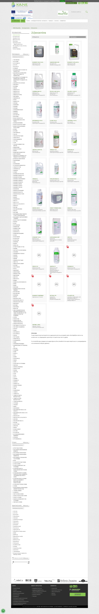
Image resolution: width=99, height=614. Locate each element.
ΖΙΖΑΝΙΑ (15, 486)
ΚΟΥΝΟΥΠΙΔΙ (16, 240)
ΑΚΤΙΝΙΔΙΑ (15, 86)
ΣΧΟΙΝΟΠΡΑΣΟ (16, 390)
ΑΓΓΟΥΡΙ (15, 64)
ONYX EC (69, 237)
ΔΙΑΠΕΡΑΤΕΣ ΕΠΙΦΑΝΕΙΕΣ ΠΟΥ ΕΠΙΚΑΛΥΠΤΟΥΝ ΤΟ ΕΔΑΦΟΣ (19, 156)
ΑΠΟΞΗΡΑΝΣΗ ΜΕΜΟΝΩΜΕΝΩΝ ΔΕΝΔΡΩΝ (20, 450)
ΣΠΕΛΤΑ (15, 387)
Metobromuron (16, 539)
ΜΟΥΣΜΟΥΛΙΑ (16, 291)
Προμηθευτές (16, 596)
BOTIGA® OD (53, 295)
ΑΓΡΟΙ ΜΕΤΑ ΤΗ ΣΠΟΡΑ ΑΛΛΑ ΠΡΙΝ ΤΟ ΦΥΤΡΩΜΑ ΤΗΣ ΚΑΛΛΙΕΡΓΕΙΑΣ (19, 74)
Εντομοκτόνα (16, 36)
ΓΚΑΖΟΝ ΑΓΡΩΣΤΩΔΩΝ (18, 135)
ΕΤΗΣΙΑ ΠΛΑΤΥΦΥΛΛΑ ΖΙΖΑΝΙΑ (20, 484)
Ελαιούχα (15, 41)
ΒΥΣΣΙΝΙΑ (15, 130)
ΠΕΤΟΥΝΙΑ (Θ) (16, 333)
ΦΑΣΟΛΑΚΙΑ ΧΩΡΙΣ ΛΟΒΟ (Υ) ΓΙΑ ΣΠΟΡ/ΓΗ (20, 413)
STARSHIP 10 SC (36, 237)
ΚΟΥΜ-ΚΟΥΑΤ (16, 238)
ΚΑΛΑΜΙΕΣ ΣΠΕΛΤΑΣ (17, 187)
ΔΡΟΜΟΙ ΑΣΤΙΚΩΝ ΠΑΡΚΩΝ (19, 158)
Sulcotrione (15, 549)
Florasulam (15, 524)
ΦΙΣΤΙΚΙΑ (15, 422)
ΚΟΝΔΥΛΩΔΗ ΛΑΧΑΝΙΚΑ (18, 233)
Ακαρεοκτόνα (16, 38)
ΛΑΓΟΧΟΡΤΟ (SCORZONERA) (19, 250)
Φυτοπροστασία (25, 28)
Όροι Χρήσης (24, 606)
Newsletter (54, 594)
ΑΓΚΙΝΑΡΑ (15, 68)
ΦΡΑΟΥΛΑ (15, 425)
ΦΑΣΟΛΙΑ (15, 419)
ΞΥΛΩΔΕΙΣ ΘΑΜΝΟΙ (17, 490)
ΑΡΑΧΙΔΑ (15, 103)
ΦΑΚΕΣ (14, 406)
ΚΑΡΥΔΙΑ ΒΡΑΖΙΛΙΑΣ (17, 209)
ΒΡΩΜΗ (15, 129)
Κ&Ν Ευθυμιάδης (17, 28)
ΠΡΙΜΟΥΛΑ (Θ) (16, 338)
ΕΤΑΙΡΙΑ (28, 20)
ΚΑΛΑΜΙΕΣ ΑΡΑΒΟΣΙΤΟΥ (18, 175)
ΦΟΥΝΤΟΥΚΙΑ (16, 424)
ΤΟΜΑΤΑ (15, 392)
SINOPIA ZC (53, 266)
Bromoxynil (15, 514)
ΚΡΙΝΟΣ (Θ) (15, 245)
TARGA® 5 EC (53, 149)
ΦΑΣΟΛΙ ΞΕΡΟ (16, 415)
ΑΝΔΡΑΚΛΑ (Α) (16, 98)
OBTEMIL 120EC (36, 324)
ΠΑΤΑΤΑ (15, 328)
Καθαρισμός (25, 54)
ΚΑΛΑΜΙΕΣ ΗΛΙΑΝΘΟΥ (18, 180)
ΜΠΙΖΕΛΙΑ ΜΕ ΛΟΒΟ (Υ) (18, 300)
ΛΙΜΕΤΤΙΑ (15, 261)
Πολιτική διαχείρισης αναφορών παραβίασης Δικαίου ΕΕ (19, 604)
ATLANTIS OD (70, 295)
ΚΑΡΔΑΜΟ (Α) (16, 198)
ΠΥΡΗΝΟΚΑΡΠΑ (16, 340)
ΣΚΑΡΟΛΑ (15, 365)
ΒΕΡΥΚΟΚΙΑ (15, 116)
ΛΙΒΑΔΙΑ (15, 258)
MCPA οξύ (15, 534)
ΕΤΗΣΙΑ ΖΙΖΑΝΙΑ (16, 463)
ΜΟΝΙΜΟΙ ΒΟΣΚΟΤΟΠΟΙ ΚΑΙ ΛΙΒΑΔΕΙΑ (19, 289)
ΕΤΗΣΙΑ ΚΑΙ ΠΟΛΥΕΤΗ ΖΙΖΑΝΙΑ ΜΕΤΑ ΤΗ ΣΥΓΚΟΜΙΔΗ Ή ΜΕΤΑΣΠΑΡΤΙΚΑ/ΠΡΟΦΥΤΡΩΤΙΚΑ (19, 480)
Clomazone (15, 521)
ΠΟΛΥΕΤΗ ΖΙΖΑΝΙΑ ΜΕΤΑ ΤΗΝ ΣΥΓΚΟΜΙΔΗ (19, 500)
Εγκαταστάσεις (16, 594)
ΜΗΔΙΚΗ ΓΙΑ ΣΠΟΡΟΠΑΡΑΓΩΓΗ (19, 282)
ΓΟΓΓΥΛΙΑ (15, 141)
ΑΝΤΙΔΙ (14, 99)
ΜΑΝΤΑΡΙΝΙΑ (16, 275)
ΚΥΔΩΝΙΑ (15, 248)
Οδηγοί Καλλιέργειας (56, 591)
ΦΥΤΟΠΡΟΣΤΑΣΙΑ (16, 20)
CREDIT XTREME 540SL (55, 208)
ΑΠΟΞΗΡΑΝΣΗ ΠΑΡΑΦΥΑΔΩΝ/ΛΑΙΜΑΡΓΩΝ (19, 455)
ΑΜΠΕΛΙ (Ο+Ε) (16, 91)
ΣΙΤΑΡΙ (14, 361)
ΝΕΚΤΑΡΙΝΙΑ (16, 306)
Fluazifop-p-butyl (17, 526)
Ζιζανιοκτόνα (34, 28)
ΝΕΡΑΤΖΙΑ (15, 308)
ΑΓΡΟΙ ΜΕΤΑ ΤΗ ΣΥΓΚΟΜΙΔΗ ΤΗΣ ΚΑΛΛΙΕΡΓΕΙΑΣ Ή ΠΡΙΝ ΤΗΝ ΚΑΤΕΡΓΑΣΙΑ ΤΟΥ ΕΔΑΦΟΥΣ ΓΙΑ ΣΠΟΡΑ (20, 79)
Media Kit (53, 593)
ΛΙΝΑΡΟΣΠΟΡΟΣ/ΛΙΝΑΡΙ (18, 263)
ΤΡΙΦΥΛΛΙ (15, 404)
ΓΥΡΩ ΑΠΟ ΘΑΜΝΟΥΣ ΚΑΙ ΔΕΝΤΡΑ (18, 145)
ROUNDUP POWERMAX (37, 295)
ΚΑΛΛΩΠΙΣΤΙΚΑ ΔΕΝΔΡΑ (18, 190)
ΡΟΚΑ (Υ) (15, 353)
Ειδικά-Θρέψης (17, 49)
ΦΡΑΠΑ (15, 427)
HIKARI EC (69, 208)
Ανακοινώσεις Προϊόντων (57, 589)
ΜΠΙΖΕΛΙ (15, 296)
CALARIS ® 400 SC (72, 91)
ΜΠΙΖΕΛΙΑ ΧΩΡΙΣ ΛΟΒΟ (18, 301)
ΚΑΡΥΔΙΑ (15, 207)
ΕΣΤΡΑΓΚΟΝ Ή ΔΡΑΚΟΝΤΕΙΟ (19, 165)
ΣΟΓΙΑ (14, 373)
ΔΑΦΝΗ (15, 150)
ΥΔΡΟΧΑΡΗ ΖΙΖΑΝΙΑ (17, 502)
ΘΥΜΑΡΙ (15, 172)
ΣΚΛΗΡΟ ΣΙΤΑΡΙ (16, 368)
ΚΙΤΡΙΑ (14, 223)
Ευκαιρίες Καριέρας (36, 594)
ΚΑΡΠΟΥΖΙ (15, 205)
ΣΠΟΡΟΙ (23, 20)
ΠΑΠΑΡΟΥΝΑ (16, 318)
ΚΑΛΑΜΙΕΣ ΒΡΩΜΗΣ (17, 177)
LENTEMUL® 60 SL (72, 120)
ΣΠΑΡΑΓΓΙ (15, 381)
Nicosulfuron (16, 541)
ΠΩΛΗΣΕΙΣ (51, 20)
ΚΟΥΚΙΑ (15, 235)
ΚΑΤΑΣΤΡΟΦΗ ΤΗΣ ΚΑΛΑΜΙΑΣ (20, 220)
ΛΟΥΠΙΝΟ (15, 265)
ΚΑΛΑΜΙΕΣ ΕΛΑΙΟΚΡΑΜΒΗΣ (19, 178)
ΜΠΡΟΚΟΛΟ (16, 303)
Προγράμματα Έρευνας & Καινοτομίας (21, 601)
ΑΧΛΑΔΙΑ (15, 106)
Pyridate (15, 546)
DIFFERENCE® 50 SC (37, 120)
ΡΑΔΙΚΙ (14, 342)
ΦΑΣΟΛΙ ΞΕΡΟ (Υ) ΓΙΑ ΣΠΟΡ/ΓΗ (20, 417)
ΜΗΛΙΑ (14, 283)
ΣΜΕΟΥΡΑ (15, 371)
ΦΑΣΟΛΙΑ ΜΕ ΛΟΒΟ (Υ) (18, 420)
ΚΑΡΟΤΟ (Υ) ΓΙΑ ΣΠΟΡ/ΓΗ (18, 204)
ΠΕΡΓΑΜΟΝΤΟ (16, 332)
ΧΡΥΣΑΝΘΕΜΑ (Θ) (17, 438)
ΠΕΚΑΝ (14, 330)
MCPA (14, 533)
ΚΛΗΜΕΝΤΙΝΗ (16, 226)
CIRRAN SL (35, 179)
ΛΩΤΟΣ (14, 268)
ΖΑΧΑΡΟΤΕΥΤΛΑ (17, 167)
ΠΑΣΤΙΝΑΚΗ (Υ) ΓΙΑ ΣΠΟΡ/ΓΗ (19, 325)
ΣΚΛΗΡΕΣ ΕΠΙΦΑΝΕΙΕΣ (18, 366)
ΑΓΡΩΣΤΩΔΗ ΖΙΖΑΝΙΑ (18, 448)
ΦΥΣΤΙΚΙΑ (15, 430)
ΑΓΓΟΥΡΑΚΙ (15, 61)
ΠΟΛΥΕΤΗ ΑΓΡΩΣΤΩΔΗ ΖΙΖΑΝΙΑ (20, 495)
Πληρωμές (34, 596)
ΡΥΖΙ (14, 355)
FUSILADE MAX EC (54, 179)
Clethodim (15, 517)
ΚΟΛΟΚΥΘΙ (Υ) (16, 231)
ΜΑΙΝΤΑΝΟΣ (16, 270)
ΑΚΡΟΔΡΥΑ (15, 84)
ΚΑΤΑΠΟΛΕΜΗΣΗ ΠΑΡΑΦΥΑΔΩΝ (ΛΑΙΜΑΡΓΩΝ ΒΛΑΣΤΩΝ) (20, 488)
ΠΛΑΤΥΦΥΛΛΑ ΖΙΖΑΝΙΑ (18, 494)
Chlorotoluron (16, 516)
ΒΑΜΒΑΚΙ (15, 111)
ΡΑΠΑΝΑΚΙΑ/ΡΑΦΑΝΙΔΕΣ (18, 343)
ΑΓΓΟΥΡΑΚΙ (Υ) (16, 63)
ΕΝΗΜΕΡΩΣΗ (63, 20)
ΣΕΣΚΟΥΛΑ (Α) (16, 358)
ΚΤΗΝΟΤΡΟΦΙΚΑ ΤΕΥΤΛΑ (18, 246)
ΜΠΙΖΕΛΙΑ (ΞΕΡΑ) (17, 298)
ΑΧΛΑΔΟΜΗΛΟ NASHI (18, 109)
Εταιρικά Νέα (54, 588)
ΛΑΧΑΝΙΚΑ (15, 251)
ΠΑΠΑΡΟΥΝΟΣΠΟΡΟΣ (18, 323)
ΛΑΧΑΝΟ (15, 255)
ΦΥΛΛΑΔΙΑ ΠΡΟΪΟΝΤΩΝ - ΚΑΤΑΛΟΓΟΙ (39, 20)
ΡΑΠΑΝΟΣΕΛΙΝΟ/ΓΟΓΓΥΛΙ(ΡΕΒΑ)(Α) (20, 346)
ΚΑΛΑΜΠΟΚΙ (16, 188)
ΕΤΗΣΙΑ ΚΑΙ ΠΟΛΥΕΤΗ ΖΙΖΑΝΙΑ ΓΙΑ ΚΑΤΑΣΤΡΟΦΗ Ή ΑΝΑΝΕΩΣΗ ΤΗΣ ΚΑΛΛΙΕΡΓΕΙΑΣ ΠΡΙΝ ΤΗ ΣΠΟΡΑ (20, 474)
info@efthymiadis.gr (75, 589)
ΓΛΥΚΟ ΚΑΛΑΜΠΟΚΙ (17, 139)
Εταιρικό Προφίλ (16, 588)
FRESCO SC (35, 266)
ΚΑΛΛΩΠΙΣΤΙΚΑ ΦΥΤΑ (18, 192)
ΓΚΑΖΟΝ (15, 134)
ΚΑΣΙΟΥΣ (15, 210)
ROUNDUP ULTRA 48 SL (73, 62)
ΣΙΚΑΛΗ (15, 360)
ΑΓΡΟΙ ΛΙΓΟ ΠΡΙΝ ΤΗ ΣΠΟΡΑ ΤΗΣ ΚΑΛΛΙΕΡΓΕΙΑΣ (20, 70)
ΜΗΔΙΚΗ (15, 280)
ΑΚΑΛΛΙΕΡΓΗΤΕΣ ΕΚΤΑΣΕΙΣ (19, 83)
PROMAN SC (70, 266)
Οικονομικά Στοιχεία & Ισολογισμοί (20, 598)
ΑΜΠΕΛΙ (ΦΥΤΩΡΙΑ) (17, 94)
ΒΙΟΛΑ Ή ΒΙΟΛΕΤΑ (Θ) (18, 118)
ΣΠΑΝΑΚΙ (15, 378)
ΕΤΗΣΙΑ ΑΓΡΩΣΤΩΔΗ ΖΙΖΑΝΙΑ (19, 462)
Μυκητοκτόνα (16, 39)
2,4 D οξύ (15, 511)
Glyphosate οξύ (16, 529)
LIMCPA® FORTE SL (37, 149)
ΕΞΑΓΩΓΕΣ (56, 20)
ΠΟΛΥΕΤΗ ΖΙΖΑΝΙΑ (17, 497)
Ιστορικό (15, 589)
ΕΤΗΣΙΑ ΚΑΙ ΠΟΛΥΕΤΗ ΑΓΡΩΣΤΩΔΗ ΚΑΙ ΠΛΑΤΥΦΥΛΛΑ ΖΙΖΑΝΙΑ (20, 470)
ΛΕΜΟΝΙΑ (15, 256)
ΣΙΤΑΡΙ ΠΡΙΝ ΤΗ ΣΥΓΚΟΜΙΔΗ (19, 363)
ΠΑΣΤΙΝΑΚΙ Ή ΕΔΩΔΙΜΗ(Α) (19, 327)
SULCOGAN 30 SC (71, 179)
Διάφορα (15, 47)
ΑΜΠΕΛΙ (15, 88)
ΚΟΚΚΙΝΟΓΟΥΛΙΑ (16, 228)
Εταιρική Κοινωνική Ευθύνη (18, 599)
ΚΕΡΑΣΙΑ (15, 221)
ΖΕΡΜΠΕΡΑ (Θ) (16, 168)
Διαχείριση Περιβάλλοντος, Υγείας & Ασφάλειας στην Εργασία (39, 590)
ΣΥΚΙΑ (14, 388)
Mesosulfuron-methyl (18, 536)
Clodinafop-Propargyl (18, 519)
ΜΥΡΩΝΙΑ (15, 305)
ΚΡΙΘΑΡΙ (15, 243)
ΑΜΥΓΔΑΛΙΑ (16, 96)
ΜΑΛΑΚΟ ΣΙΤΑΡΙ (16, 273)
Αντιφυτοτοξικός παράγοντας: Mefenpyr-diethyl (20, 554)
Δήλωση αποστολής (17, 591)
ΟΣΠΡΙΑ (15, 317)
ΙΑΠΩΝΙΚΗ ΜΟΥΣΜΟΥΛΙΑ (18, 173)
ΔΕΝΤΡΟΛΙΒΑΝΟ (16, 154)
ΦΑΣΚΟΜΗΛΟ (16, 408)
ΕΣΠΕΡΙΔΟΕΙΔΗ (16, 163)
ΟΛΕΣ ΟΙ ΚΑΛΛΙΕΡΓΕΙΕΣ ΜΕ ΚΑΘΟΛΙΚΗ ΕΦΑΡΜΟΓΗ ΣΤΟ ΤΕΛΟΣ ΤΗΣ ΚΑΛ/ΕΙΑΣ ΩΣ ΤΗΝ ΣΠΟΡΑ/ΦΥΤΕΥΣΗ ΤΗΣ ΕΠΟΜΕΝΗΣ (19, 313)
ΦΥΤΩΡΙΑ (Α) (16, 432)
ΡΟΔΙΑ (14, 351)
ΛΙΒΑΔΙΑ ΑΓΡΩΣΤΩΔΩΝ (18, 260)
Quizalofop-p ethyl (17, 548)
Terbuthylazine (16, 551)
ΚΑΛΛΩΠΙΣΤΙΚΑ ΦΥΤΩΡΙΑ (18, 193)
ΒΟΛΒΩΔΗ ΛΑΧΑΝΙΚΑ (18, 122)
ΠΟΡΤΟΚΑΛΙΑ (16, 337)
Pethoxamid (16, 543)
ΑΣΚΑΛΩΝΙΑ (16, 104)
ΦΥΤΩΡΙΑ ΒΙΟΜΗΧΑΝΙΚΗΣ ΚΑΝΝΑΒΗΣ (18, 435)
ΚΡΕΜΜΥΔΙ (15, 241)
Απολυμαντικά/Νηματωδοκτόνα (17, 43)
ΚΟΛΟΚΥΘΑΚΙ (16, 230)
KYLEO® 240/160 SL (55, 91)
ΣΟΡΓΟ (14, 376)
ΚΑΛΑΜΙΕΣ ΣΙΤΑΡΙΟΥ (17, 185)
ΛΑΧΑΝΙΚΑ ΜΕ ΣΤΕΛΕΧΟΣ (18, 253)
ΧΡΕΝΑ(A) (15, 437)
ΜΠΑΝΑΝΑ (15, 295)
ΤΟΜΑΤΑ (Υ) (16, 393)
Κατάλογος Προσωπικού (37, 592)
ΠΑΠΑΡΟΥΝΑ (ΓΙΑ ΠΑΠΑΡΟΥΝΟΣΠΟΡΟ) (18, 321)
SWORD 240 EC (36, 208)
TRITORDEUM (16, 59)
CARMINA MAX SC (36, 91)
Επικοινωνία (77, 594)
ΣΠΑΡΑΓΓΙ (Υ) (16, 383)
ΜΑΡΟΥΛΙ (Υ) (16, 278)
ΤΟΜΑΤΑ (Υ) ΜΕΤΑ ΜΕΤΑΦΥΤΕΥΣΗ (17, 396)
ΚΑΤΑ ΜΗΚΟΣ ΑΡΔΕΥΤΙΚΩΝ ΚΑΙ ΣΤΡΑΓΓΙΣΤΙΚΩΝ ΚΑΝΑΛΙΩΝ (20, 214)
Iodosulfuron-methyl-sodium (19, 531)
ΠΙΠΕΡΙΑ (15, 335)
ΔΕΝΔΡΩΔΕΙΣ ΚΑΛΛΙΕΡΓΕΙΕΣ (19, 152)
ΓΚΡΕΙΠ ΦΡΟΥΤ (16, 137)
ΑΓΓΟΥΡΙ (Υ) (16, 66)
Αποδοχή (62, 1)
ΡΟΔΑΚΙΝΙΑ (15, 350)
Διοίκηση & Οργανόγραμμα (18, 593)
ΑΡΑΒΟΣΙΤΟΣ (16, 101)
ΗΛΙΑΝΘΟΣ (15, 170)
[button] (3, 611)
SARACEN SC (70, 149)
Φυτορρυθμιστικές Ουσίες (20, 45)
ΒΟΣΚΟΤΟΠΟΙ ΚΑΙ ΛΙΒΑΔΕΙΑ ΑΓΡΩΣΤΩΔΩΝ (19, 127)
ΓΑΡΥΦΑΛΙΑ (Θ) (16, 132)
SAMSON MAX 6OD (54, 62)
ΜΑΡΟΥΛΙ (15, 277)
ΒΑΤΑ (14, 460)
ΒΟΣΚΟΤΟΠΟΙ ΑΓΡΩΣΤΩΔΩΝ (19, 124)
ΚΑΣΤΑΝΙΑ (15, 212)
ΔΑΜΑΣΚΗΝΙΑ (16, 147)
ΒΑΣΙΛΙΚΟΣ (15, 113)
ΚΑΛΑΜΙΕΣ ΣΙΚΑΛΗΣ (17, 183)
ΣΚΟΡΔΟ (15, 370)
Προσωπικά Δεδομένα (32, 606)
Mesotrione (15, 538)
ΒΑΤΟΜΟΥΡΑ (16, 114)
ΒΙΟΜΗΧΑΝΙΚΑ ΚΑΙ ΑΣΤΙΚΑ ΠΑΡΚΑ (19, 120)
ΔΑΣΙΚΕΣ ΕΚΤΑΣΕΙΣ (17, 149)
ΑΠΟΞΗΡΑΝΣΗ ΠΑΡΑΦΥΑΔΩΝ (19, 452)
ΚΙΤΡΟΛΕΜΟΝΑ (16, 225)
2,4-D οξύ (15, 512)
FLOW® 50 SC (53, 120)
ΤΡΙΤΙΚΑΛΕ (15, 403)
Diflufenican (16, 523)
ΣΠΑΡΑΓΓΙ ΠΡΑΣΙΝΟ (17, 385)
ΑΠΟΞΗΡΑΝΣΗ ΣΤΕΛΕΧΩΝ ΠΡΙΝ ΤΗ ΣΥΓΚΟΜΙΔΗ (20, 458)
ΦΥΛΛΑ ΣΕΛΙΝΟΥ (17, 429)
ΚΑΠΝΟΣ (15, 195)
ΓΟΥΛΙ (14, 142)
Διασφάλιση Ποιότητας (37, 588)
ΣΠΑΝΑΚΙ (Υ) (16, 380)
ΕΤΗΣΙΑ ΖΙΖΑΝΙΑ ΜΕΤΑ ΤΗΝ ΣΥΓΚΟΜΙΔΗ (19, 466)
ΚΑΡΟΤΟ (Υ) (16, 202)
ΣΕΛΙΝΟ (15, 356)
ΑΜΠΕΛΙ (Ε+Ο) (16, 89)
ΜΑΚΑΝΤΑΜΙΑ (16, 272)
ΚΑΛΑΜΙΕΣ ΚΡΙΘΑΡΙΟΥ (18, 182)
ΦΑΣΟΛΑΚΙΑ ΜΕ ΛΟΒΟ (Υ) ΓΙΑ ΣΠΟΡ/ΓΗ (19, 410)
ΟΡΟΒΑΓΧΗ (15, 492)
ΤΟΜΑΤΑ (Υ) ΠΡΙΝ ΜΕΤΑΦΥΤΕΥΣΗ (17, 399)
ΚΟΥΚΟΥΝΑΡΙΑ (16, 236)
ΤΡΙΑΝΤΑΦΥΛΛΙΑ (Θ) (17, 401)
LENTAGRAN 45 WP (54, 237)
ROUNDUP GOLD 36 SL (37, 62)
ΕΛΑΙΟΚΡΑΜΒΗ (16, 160)
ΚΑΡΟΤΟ (15, 200)
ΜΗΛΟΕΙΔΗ (15, 287)
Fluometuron (16, 528)
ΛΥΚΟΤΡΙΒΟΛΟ (16, 267)
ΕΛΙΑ (14, 162)
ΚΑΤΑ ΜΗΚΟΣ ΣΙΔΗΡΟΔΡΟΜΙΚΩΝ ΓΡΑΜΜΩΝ (20, 218)
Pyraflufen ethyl (16, 544)
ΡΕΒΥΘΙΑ (15, 348)
